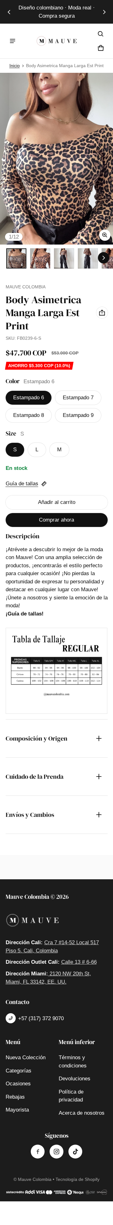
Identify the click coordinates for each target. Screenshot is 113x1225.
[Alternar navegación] (12, 41)
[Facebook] (38, 1152)
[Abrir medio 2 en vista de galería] (40, 258)
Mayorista (17, 1110)
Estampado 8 (28, 415)
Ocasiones (18, 1084)
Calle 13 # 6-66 (79, 962)
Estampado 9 (78, 415)
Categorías (18, 1071)
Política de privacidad (71, 1096)
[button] (101, 34)
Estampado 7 (78, 398)
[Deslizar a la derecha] (104, 12)
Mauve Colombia (34, 1179)
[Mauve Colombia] (56, 41)
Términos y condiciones (73, 1062)
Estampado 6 (28, 398)
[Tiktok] (75, 1152)
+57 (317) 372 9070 (41, 1018)
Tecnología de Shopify (78, 1179)
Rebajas (15, 1097)
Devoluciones (74, 1079)
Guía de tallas (22, 484)
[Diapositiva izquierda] (9, 12)
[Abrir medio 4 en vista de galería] (88, 258)
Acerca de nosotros (82, 1113)
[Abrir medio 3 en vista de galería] (64, 258)
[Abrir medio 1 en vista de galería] (16, 258)
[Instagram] (56, 1152)
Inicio (14, 65)
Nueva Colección (26, 1057)
